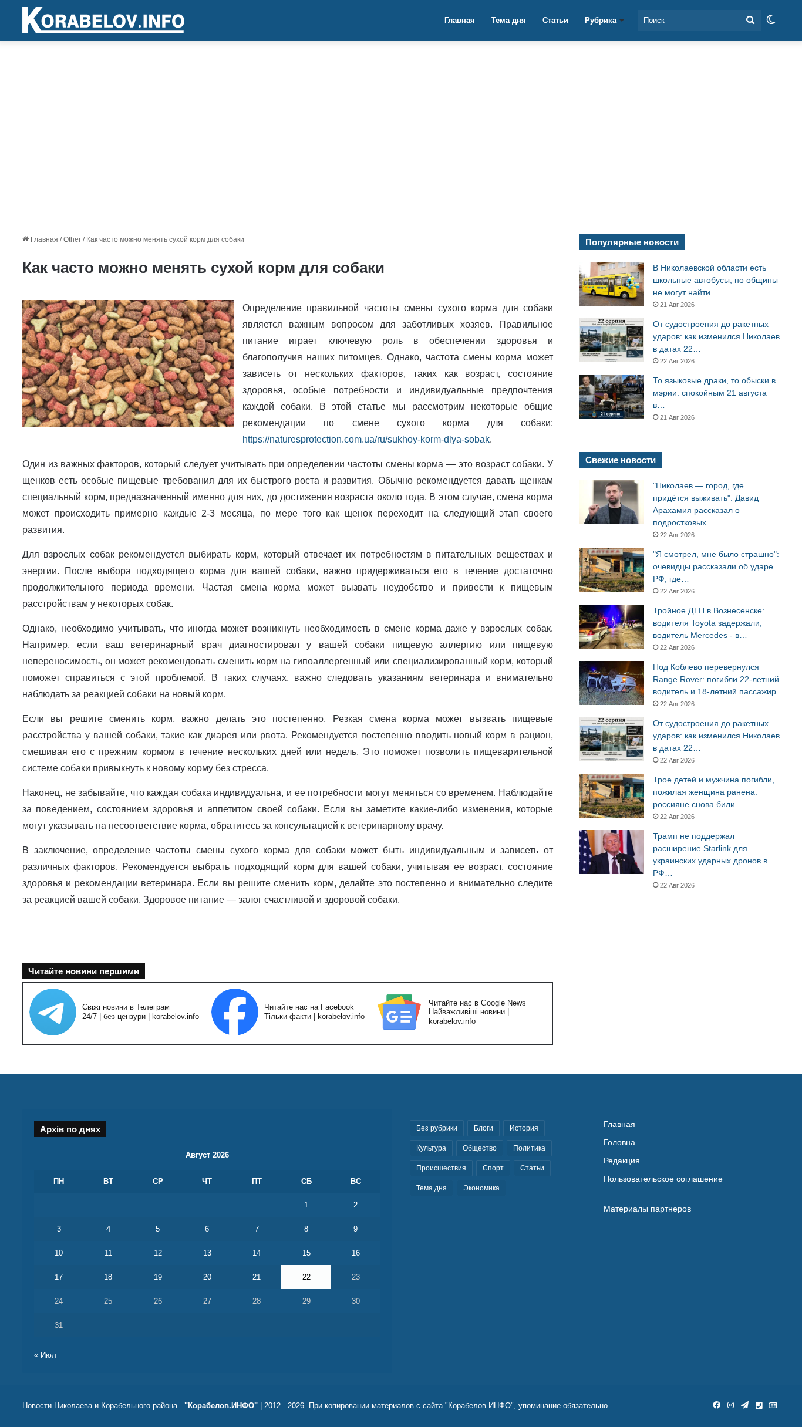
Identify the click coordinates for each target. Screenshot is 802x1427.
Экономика (481, 1188)
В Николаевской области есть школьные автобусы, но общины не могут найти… (715, 280)
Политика (529, 1148)
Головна (619, 1142)
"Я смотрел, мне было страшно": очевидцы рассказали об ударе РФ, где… (716, 566)
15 (306, 1253)
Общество (480, 1148)
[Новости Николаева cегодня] (103, 20)
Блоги (483, 1128)
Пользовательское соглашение (663, 1179)
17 (59, 1277)
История (524, 1128)
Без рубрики (436, 1128)
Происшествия (441, 1168)
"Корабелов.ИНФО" (221, 1405)
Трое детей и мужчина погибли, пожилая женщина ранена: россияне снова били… (713, 792)
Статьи (555, 20)
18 (108, 1277)
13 (207, 1253)
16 (356, 1253)
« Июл (45, 1355)
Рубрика (600, 20)
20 (207, 1277)
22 (306, 1277)
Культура (431, 1148)
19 (158, 1277)
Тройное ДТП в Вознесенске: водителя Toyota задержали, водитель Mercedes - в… (708, 623)
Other (72, 239)
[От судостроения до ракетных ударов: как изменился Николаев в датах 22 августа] (611, 340)
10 (59, 1253)
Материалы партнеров (647, 1209)
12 (158, 1253)
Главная (459, 20)
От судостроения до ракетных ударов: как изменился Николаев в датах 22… (716, 336)
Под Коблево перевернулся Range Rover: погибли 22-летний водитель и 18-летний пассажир (716, 679)
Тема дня (508, 20)
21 (256, 1277)
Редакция (622, 1160)
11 (108, 1253)
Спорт (493, 1168)
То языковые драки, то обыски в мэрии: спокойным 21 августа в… (714, 393)
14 (256, 1253)
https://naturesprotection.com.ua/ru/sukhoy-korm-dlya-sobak (366, 439)
